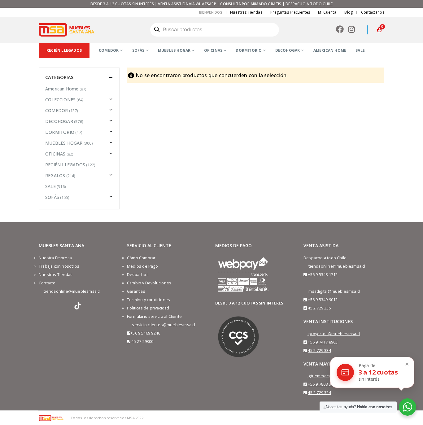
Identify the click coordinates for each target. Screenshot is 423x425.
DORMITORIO (249, 50)
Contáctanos (372, 12)
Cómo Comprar (141, 258)
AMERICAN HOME (330, 50)
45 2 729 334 (319, 350)
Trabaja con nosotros (59, 266)
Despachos (138, 274)
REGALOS (55, 175)
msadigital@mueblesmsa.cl (334, 291)
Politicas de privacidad (148, 308)
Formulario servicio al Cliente (154, 316)
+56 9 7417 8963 (323, 342)
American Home (62, 89)
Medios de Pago (142, 266)
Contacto (47, 283)
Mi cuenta (327, 12)
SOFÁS (138, 50)
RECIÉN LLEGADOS (65, 165)
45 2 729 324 (319, 392)
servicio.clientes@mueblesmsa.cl (163, 324)
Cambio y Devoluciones (149, 283)
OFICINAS (213, 50)
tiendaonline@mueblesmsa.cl (72, 291)
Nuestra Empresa (55, 258)
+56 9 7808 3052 (323, 384)
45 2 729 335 (319, 308)
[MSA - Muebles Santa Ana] (66, 30)
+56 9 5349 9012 (323, 299)
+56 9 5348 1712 (323, 274)
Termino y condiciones (148, 299)
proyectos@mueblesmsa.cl (334, 333)
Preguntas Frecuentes (290, 12)
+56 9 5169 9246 (145, 333)
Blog (348, 12)
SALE (360, 50)
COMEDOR (109, 50)
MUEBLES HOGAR (174, 50)
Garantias (136, 291)
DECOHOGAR (287, 50)
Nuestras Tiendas (246, 12)
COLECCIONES (60, 100)
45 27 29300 (142, 341)
